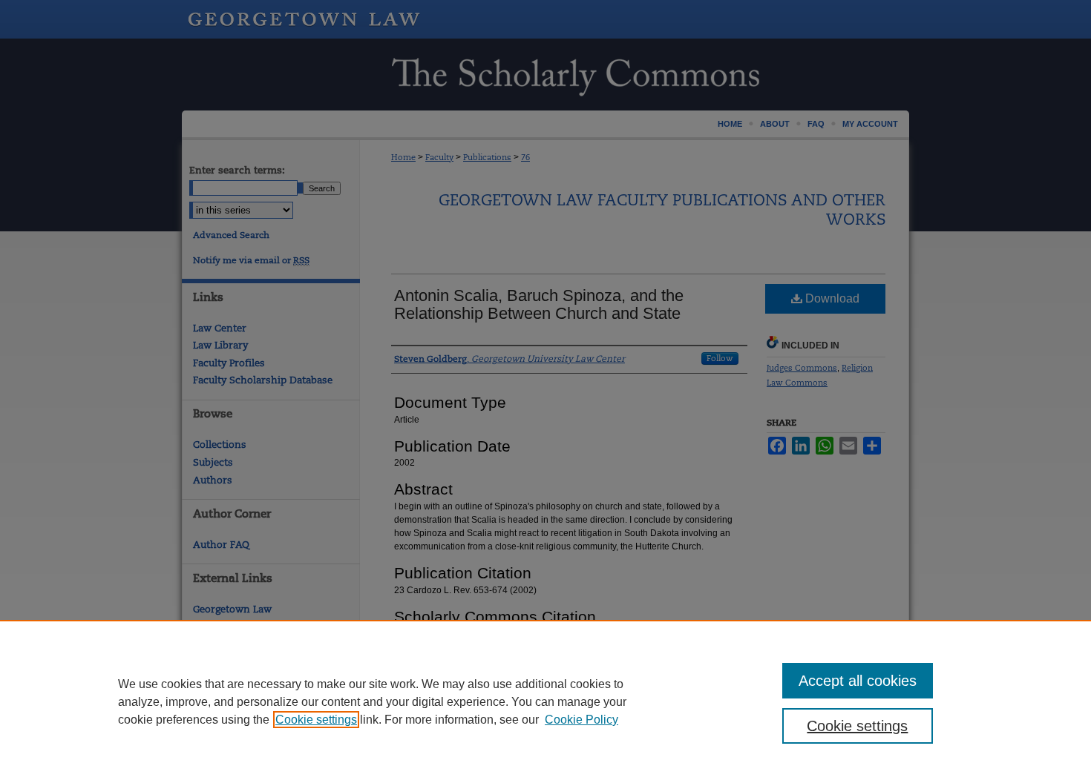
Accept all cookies (858, 681)
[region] (545, 701)
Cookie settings (316, 719)
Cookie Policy (581, 719)
